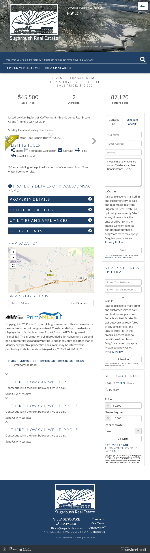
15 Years (113, 389)
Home (12, 360)
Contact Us (114, 121)
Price (108, 399)
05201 (80, 360)
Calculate (123, 438)
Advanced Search (23, 68)
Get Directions (79, 303)
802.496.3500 (68, 523)
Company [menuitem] (98, 519)
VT (35, 360)
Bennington (47, 360)
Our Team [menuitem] (97, 523)
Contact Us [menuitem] (98, 531)
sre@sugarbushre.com (68, 528)
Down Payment (115, 412)
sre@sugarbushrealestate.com (84, 7)
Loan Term (112, 382)
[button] (142, 60)
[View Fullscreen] (13, 265)
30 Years (128, 383)
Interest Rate (114, 424)
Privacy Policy (114, 242)
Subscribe (123, 359)
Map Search (60, 68)
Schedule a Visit (132, 121)
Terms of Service (122, 257)
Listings (24, 360)
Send (123, 250)
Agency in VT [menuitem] (97, 527)
